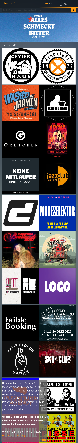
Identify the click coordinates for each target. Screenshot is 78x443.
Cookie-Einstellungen (6, 439)
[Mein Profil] (61, 3)
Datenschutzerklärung (13, 435)
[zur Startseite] (8, 3)
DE (46, 3)
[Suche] (73, 10)
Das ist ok (44, 439)
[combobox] (36, 10)
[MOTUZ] (39, 27)
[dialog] (24, 411)
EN (50, 3)
